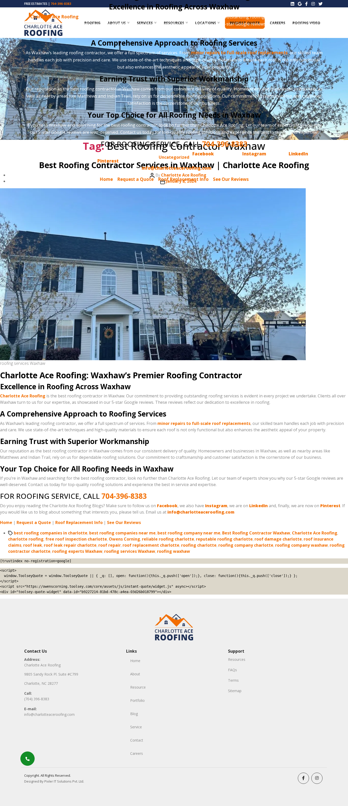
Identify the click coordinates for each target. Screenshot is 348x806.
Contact (136, 740)
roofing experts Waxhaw (77, 551)
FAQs (232, 669)
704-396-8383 (224, 144)
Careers (136, 753)
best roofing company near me (188, 533)
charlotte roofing (26, 539)
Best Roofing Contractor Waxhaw (256, 533)
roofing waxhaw (173, 551)
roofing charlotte (199, 545)
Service (136, 726)
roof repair (109, 545)
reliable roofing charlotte (168, 539)
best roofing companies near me (122, 533)
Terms (233, 680)
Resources (236, 659)
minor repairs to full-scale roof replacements (239, 53)
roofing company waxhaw (301, 545)
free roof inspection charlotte (76, 539)
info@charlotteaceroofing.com (49, 714)
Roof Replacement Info (183, 179)
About (135, 673)
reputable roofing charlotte (224, 539)
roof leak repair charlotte (70, 545)
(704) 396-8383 (36, 698)
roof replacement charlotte (151, 545)
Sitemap (235, 690)
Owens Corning (124, 539)
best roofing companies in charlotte (50, 533)
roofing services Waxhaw (129, 551)
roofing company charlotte (245, 545)
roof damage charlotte (278, 539)
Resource (138, 687)
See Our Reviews (231, 179)
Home (106, 179)
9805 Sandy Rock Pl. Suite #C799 (51, 674)
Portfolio (137, 700)
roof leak (32, 545)
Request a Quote (135, 179)
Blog (134, 713)
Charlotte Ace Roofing (54, 17)
